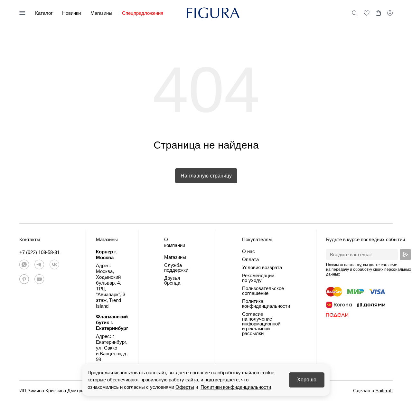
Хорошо (306, 379)
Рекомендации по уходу (258, 278)
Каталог (43, 13)
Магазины (101, 13)
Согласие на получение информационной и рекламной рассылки (261, 324)
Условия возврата (262, 267)
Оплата (250, 259)
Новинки (71, 13)
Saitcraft (384, 390)
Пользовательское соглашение (263, 291)
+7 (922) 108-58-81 (39, 252)
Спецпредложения (142, 13)
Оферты (184, 387)
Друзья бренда (172, 280)
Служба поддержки (176, 267)
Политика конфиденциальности (266, 303)
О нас (248, 251)
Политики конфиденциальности (236, 387)
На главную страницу (206, 175)
